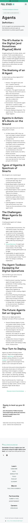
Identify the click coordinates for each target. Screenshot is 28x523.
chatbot (4, 360)
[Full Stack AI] (8, 4)
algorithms (10, 356)
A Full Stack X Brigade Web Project (15, 520)
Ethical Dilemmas (11, 244)
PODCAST (14, 479)
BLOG (14, 471)
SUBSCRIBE (14, 469)
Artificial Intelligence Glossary (10, 9)
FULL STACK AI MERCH (14, 488)
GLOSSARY (14, 481)
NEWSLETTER (14, 474)
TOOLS (14, 476)
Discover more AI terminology (15, 391)
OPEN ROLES (14, 508)
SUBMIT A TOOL (14, 498)
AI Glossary (15, 1)
